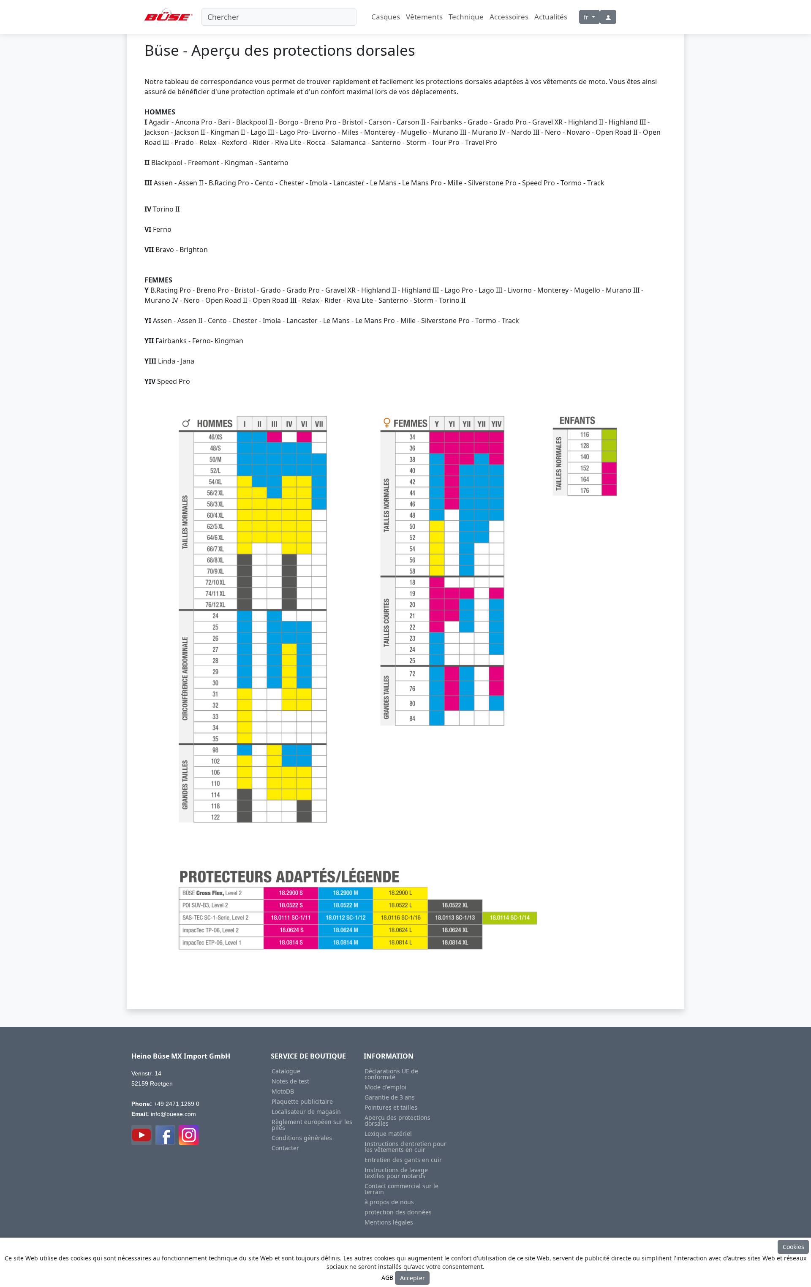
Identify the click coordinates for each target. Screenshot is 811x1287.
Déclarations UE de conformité (391, 1074)
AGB (387, 1277)
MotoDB (283, 1091)
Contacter (285, 1148)
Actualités (550, 17)
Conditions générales (302, 1138)
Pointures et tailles (391, 1108)
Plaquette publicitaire (302, 1102)
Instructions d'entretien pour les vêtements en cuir (405, 1147)
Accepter (412, 1278)
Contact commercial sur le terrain (401, 1189)
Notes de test (290, 1081)
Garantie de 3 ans (390, 1097)
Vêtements (424, 17)
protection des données (398, 1212)
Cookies (793, 1247)
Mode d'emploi (385, 1087)
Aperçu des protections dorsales (397, 1121)
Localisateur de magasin (306, 1112)
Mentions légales (389, 1222)
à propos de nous (389, 1202)
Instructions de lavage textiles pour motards (396, 1173)
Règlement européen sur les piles (312, 1125)
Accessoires (509, 17)
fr (587, 17)
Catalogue (286, 1071)
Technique (466, 17)
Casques (385, 17)
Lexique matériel (388, 1134)
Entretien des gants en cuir (403, 1160)
